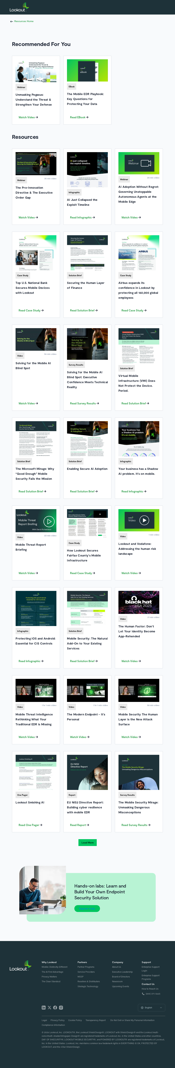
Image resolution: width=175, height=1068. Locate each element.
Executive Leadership (122, 972)
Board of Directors (121, 976)
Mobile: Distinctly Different (54, 967)
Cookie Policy (75, 1020)
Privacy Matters (49, 976)
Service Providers (86, 972)
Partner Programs (86, 967)
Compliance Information (53, 1025)
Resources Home (23, 21)
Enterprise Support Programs (150, 977)
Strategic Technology (88, 986)
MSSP (81, 976)
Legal (44, 1020)
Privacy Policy (58, 1020)
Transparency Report (96, 1020)
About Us (116, 967)
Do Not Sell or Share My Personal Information (132, 1020)
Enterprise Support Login (150, 969)
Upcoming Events (120, 986)
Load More (88, 842)
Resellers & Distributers (89, 981)
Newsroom (117, 981)
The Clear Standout (51, 981)
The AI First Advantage (52, 972)
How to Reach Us (150, 989)
